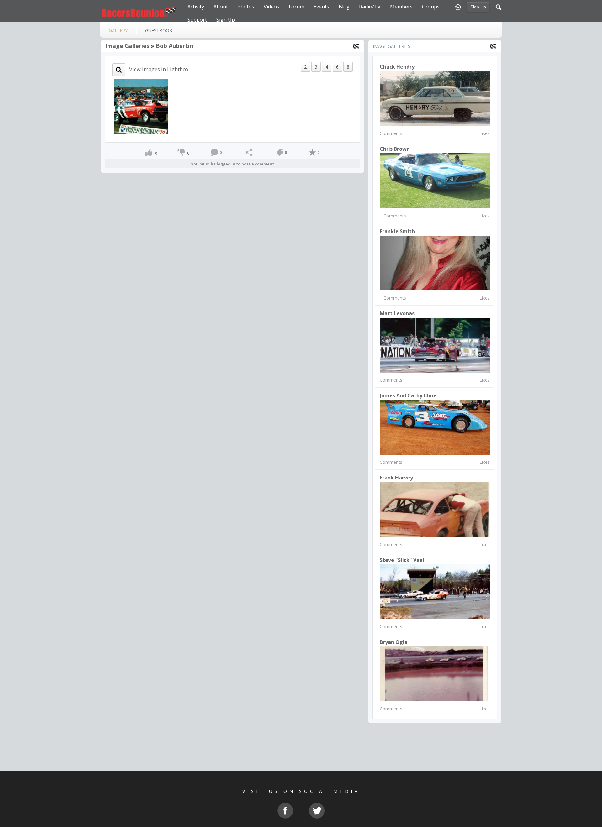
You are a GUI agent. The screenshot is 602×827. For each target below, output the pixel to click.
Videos (271, 6)
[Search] (498, 6)
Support (197, 19)
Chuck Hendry (397, 66)
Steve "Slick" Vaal (402, 560)
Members (401, 6)
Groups (431, 6)
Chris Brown (395, 148)
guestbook (158, 31)
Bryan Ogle (394, 642)
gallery (118, 31)
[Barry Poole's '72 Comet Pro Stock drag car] (141, 106)
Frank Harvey (396, 477)
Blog (344, 6)
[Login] (458, 6)
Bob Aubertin (174, 46)
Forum (296, 6)
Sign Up (478, 6)
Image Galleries (127, 46)
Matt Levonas (397, 313)
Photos (245, 6)
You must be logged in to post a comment (232, 164)
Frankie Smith (397, 231)
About (221, 6)
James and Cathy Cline (408, 395)
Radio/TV (370, 6)
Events (321, 6)
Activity (195, 6)
